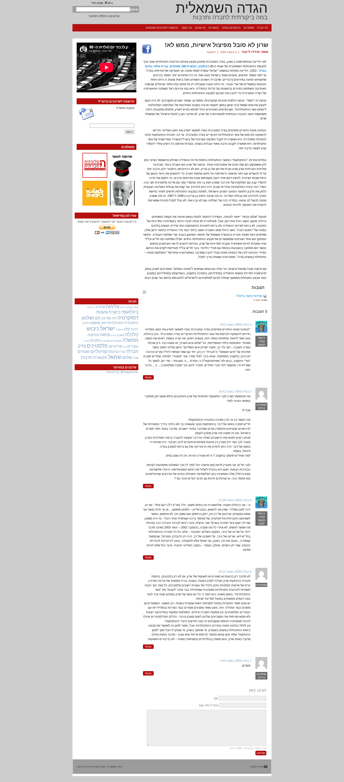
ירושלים (119, 329)
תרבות (86, 357)
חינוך (85, 323)
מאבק (120, 335)
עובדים (132, 346)
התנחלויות (115, 323)
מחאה (105, 334)
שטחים (84, 351)
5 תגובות (211, 52)
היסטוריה (131, 323)
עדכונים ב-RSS (110, 16)
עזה (124, 347)
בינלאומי (129, 311)
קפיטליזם (99, 351)
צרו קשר (186, 27)
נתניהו (95, 340)
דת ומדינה (108, 318)
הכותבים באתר (231, 27)
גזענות (102, 311)
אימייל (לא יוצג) (208, 705)
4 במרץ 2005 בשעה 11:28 (234, 500)
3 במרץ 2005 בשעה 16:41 (234, 391)
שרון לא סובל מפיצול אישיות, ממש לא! (216, 45)
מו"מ (113, 335)
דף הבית (262, 27)
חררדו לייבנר (250, 52)
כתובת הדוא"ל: (125, 108)
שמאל (115, 357)
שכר (135, 357)
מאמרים (249, 27)
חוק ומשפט (98, 323)
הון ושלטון (91, 317)
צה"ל (122, 351)
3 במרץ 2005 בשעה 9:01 (235, 324)
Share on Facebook (146, 49)
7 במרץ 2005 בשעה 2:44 (235, 660)
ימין (127, 329)
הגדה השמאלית (222, 8)
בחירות (90, 307)
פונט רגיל (97, 3)
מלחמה (93, 335)
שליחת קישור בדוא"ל (249, 296)
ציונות (113, 351)
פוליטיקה (115, 346)
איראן (122, 307)
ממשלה (130, 340)
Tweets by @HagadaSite (122, 372)
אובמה (129, 307)
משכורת (105, 340)
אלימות (112, 306)
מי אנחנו (200, 27)
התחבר (93, 16)
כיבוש (93, 329)
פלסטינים (97, 346)
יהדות (134, 329)
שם (216, 698)
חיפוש (134, 9)
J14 (136, 307)
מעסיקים (116, 340)
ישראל (107, 328)
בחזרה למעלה (256, 766)
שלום (127, 357)
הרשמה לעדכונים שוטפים (162, 27)
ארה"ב (100, 307)
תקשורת (100, 357)
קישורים (214, 27)
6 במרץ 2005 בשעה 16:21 (234, 571)
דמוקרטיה (127, 318)
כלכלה (131, 334)
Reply (148, 377)
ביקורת (115, 312)
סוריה (86, 341)
